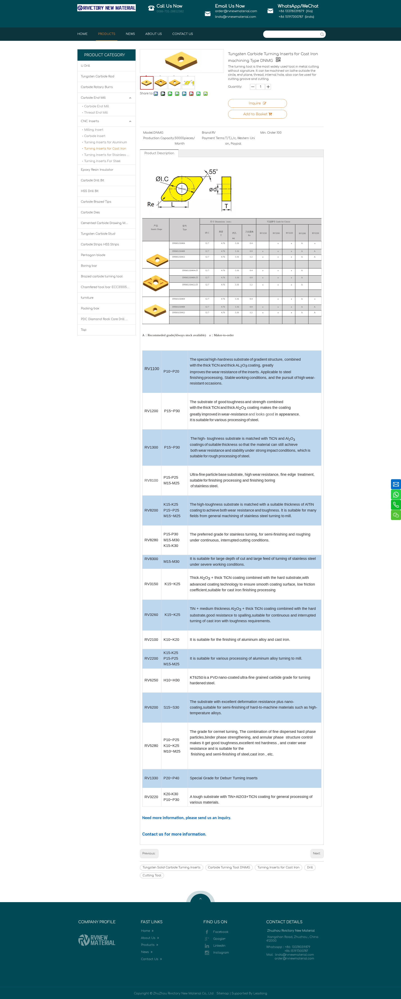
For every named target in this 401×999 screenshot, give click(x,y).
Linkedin (219, 945)
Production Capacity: (159, 138)
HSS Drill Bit (90, 191)
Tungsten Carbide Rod (97, 76)
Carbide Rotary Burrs (97, 87)
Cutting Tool (152, 875)
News (145, 952)
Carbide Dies (90, 212)
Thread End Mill (96, 112)
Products (148, 944)
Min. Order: (268, 132)
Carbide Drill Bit (92, 180)
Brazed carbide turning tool (102, 276)
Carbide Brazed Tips (96, 201)
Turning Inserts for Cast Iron (105, 148)
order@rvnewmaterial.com (236, 11)
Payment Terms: (213, 138)
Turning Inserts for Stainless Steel (109, 154)
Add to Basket (255, 114)
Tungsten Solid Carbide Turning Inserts (171, 867)
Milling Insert (93, 129)
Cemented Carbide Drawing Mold (105, 223)
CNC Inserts (90, 121)
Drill (310, 867)
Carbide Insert (94, 136)
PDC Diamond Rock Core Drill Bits (106, 319)
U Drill (85, 65)
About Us (148, 938)
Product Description (159, 153)
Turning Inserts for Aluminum (105, 142)
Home (146, 930)
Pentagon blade (93, 255)
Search (322, 34)
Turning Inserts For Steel (102, 161)
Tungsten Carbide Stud (98, 233)
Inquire (255, 103)
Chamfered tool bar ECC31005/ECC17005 (108, 287)
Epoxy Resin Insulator (97, 169)
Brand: (207, 132)
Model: (148, 132)
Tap (83, 329)
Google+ (219, 938)
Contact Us (150, 959)
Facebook (220, 932)
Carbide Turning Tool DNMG (229, 867)
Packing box (90, 308)
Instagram (221, 952)
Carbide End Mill (93, 97)
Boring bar (89, 265)
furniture (87, 297)
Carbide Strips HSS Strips (100, 244)
